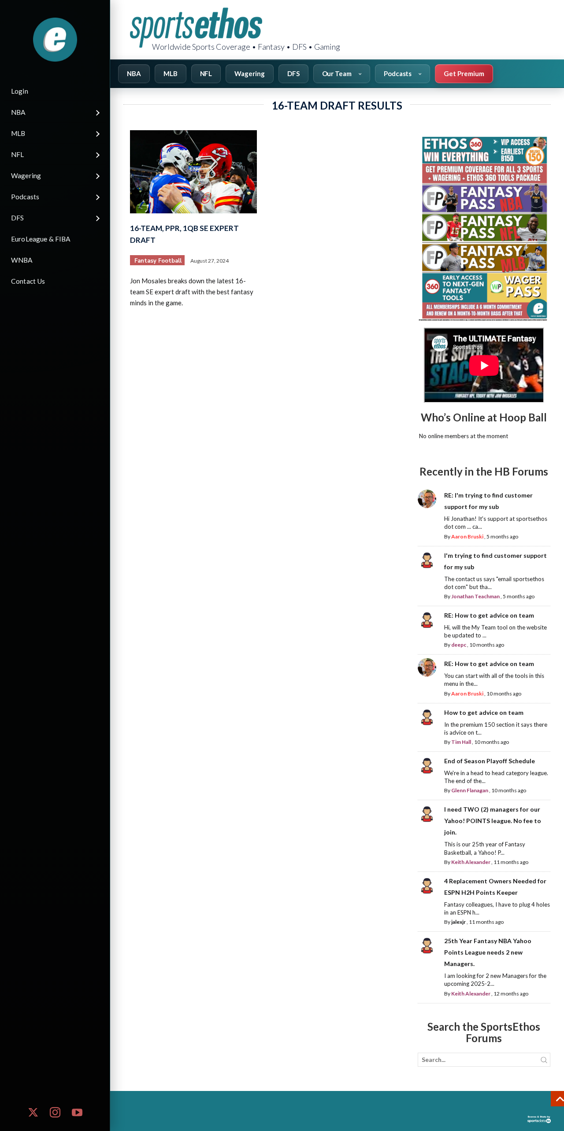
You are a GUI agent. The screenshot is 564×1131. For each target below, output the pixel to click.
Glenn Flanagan (469, 790)
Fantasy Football (158, 261)
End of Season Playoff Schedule (489, 761)
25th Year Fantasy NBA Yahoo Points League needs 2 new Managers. (487, 952)
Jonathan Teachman (475, 596)
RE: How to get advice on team (489, 615)
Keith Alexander (470, 862)
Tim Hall (461, 742)
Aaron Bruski (467, 536)
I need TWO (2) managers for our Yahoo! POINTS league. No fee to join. (492, 820)
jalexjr (458, 922)
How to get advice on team (483, 712)
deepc (458, 644)
